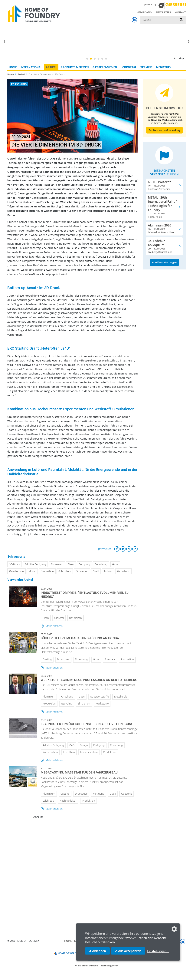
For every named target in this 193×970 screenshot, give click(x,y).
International (31, 67)
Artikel (51, 67)
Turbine (108, 571)
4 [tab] (98, 59)
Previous (4, 41)
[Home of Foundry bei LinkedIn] (134, 19)
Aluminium (57, 564)
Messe (32, 571)
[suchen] (181, 20)
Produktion (47, 571)
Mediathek (164, 67)
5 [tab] (102, 59)
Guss (115, 564)
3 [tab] (94, 59)
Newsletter (163, 12)
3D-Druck (14, 564)
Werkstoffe (123, 571)
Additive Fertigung (35, 564)
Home (13, 67)
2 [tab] (91, 59)
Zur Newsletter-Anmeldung (164, 130)
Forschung (101, 564)
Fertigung (84, 564)
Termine (146, 67)
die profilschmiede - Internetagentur (98, 965)
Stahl (96, 571)
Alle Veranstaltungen (164, 262)
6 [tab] (106, 59)
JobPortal (129, 67)
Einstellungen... (158, 951)
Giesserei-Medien (105, 67)
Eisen (71, 564)
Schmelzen (64, 571)
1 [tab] (87, 59)
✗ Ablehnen (97, 951)
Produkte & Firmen (75, 67)
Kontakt (180, 12)
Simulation (82, 571)
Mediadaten (144, 12)
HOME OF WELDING (69, 953)
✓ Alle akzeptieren (128, 951)
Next (188, 41)
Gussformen (16, 571)
